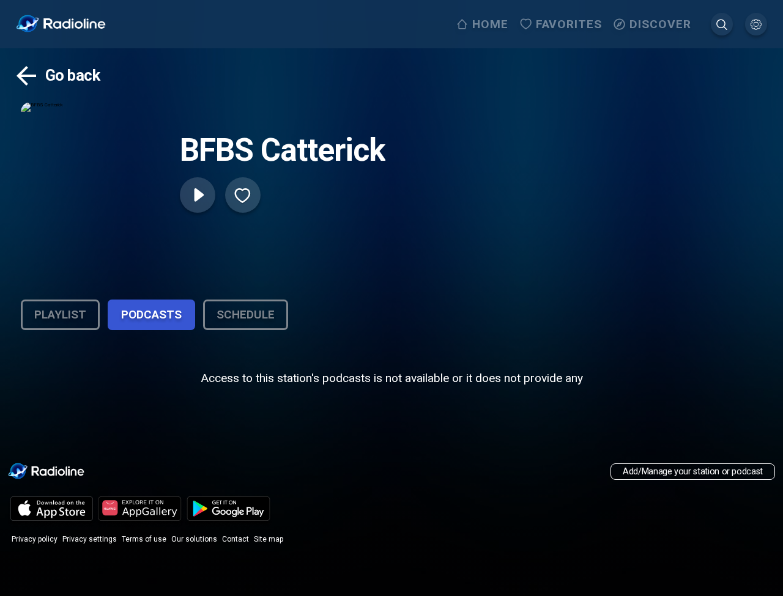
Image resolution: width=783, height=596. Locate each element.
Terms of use (144, 539)
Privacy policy (35, 539)
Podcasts (151, 314)
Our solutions (194, 539)
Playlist (60, 314)
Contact (235, 539)
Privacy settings (89, 539)
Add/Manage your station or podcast (693, 471)
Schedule (246, 314)
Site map (268, 539)
